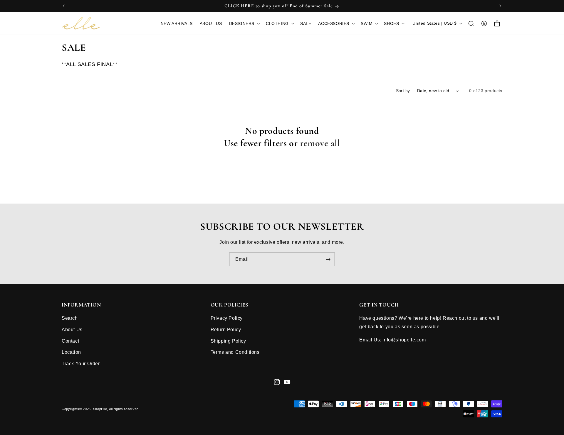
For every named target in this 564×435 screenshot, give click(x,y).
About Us (72, 329)
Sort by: (403, 90)
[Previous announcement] (63, 5)
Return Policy (226, 329)
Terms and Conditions (235, 352)
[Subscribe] (328, 259)
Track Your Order (81, 363)
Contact (70, 340)
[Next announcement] (500, 5)
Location (71, 352)
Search (70, 318)
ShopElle (100, 409)
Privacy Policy (227, 318)
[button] (244, 23)
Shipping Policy (228, 340)
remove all (320, 143)
